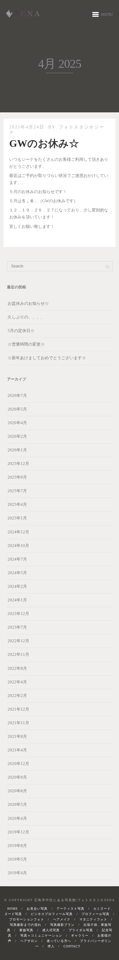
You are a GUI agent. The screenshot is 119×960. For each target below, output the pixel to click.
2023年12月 (18, 613)
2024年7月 (17, 559)
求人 (51, 946)
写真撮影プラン (62, 924)
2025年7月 (17, 490)
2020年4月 (17, 818)
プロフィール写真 (95, 914)
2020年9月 (17, 777)
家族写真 (26, 930)
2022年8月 (17, 668)
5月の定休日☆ (21, 330)
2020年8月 (17, 790)
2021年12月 (18, 709)
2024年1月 (17, 600)
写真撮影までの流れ (25, 924)
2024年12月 (18, 532)
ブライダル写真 (81, 930)
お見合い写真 (37, 908)
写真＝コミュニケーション (41, 935)
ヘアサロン (29, 941)
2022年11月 (18, 654)
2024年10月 (18, 545)
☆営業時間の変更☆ (26, 344)
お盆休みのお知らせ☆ (28, 303)
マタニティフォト (93, 919)
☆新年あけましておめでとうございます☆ (47, 357)
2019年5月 (17, 859)
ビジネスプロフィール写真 (52, 914)
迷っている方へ (59, 941)
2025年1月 (17, 518)
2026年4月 (17, 422)
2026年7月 (17, 395)
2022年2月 (17, 695)
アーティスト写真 (70, 908)
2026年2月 (17, 436)
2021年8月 (17, 736)
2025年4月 (17, 504)
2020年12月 (18, 763)
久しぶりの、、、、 (26, 317)
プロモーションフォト (26, 919)
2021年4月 (17, 750)
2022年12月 (18, 640)
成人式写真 (51, 930)
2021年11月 (18, 722)
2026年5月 (17, 409)
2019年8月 (17, 845)
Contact (71, 946)
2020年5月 (17, 804)
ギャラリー (80, 935)
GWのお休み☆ (44, 143)
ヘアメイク (61, 919)
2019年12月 (18, 832)
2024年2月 (17, 586)
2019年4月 (17, 872)
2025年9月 (17, 477)
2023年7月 (17, 627)
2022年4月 (17, 682)
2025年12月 (18, 463)
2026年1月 (17, 450)
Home (12, 908)
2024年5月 (17, 572)
